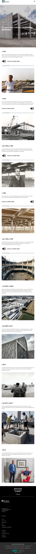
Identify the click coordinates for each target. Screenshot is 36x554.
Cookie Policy (4, 532)
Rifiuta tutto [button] (21, 550)
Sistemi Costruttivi (4, 522)
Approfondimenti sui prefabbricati (6, 527)
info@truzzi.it (3, 511)
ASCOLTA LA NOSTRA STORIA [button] (13, 61)
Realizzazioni (3, 525)
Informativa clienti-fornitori (5, 533)
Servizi (3, 523)
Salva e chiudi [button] (15, 550)
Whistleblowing (4, 536)
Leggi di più (28, 546)
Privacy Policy (4, 530)
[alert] (18, 548)
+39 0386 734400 (5, 510)
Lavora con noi (4, 520)
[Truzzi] (5, 1)
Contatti (3, 519)
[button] (4, 62)
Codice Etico (3, 535)
